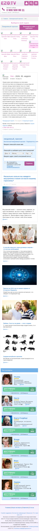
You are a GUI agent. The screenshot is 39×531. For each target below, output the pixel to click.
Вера (16, 461)
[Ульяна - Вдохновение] (7, 379)
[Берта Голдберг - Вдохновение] (7, 421)
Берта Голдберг (21, 418)
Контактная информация (19, 513)
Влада (16, 439)
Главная (5, 18)
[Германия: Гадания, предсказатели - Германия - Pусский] (8, 4)
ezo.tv (7, 184)
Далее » (5, 261)
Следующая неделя (27, 120)
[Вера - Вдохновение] (7, 463)
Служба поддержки (6, 513)
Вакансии (29, 513)
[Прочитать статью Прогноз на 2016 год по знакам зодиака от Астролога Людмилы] (19, 285)
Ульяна (17, 377)
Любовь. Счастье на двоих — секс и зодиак (17, 323)
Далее (5, 219)
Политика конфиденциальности (22, 528)
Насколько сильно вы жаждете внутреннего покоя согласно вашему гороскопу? (20, 179)
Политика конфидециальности (13, 166)
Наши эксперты (16, 507)
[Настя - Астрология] (7, 401)
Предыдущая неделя (8, 120)
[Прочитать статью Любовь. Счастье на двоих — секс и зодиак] (19, 320)
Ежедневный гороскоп (10, 26)
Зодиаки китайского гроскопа (12, 356)
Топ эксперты (7, 370)
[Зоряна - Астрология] (7, 485)
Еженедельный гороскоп (16, 18)
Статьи (31, 507)
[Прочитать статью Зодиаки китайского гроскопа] (19, 353)
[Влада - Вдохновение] (7, 442)
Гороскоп (13, 184)
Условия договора (33, 526)
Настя (16, 398)
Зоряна (17, 482)
